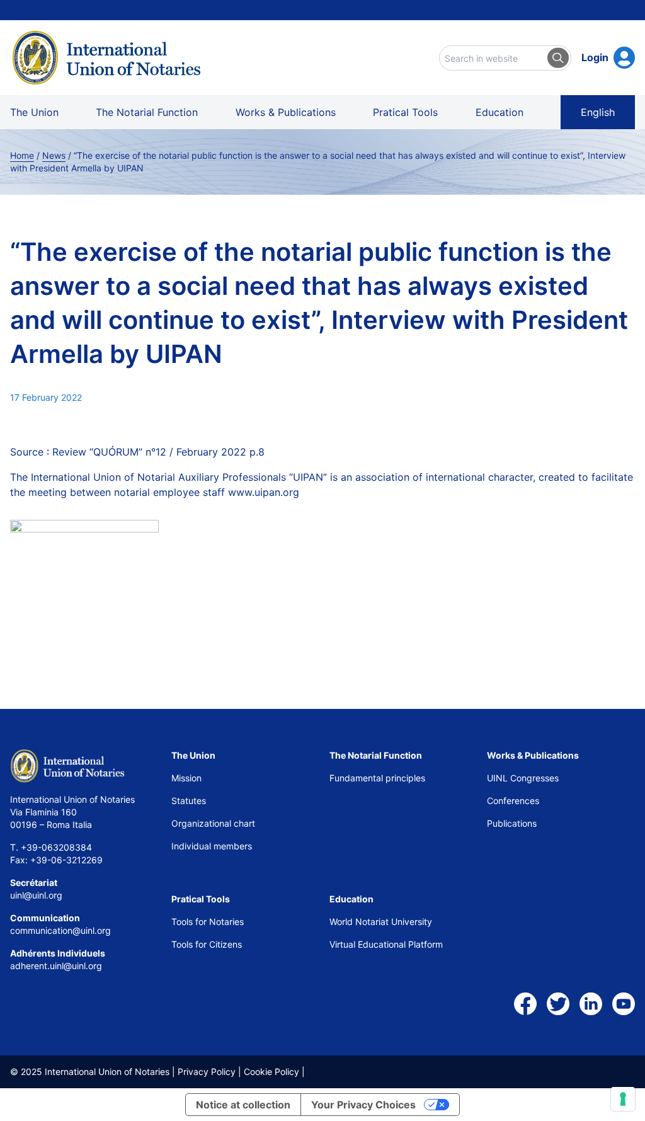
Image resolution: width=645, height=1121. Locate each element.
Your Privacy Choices (363, 1104)
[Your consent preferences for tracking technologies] (623, 1099)
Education (499, 112)
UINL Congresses (523, 778)
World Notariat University (380, 921)
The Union (34, 112)
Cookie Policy (271, 1071)
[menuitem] (598, 112)
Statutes (188, 800)
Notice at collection (243, 1104)
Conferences (513, 800)
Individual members (211, 846)
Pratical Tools (405, 112)
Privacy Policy (207, 1071)
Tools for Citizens (207, 944)
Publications (512, 823)
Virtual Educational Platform (386, 944)
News (54, 155)
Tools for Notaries (207, 921)
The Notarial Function (147, 112)
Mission (186, 778)
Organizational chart (213, 823)
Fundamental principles (377, 778)
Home (22, 155)
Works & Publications (286, 112)
